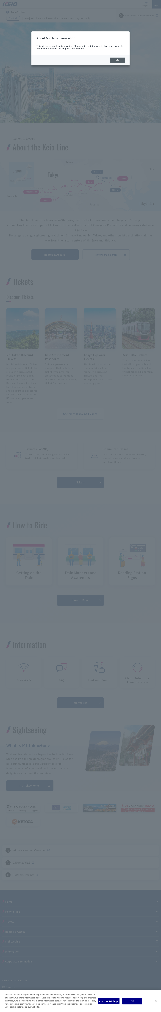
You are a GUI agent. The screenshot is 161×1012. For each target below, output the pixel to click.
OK (132, 1001)
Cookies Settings (108, 1001)
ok (117, 60)
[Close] (156, 1000)
